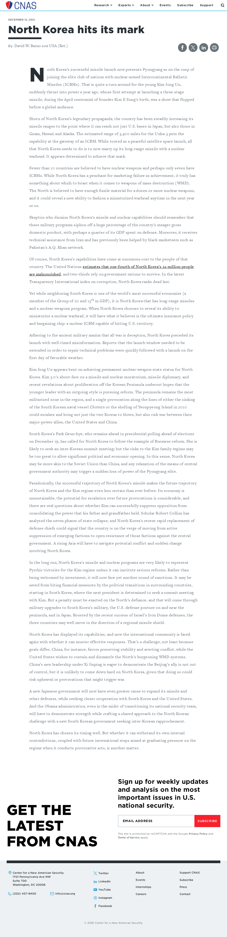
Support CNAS (190, 872)
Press (183, 887)
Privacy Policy (198, 833)
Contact (185, 894)
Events (140, 880)
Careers (141, 894)
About (140, 872)
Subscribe (207, 821)
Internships (143, 887)
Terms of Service (129, 837)
